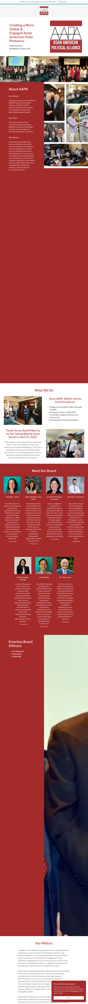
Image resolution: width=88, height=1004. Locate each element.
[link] (44, 10)
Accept (69, 997)
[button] (12, 541)
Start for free (62, 1)
